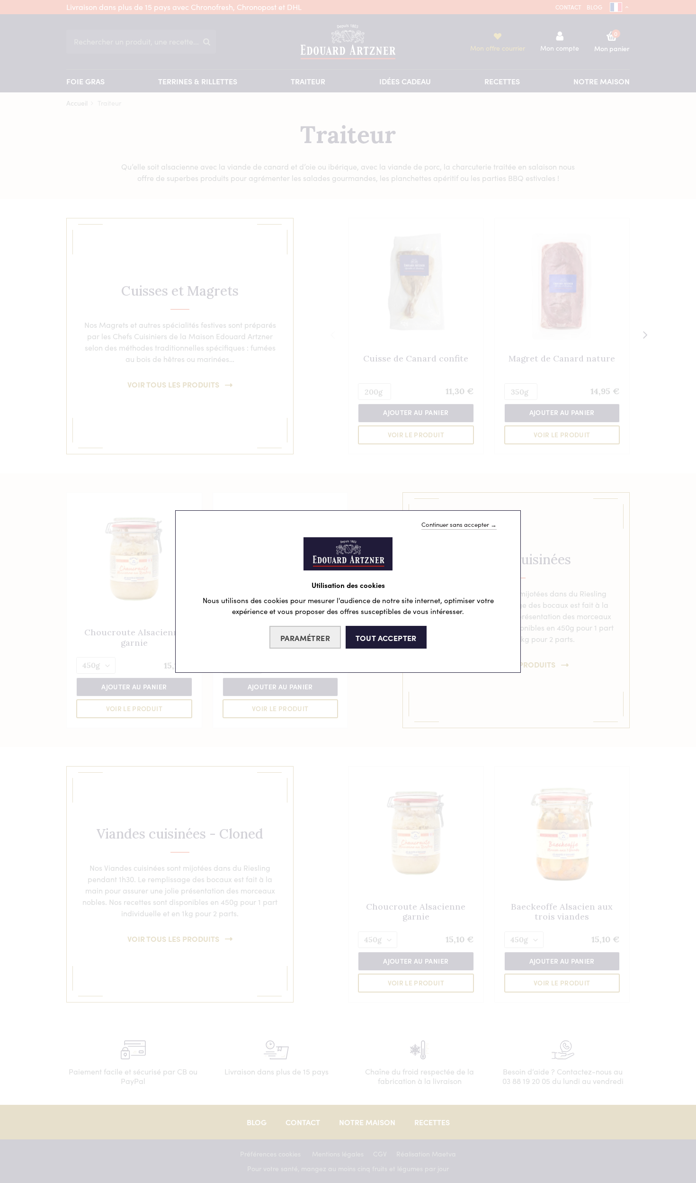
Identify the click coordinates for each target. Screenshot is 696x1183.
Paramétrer (305, 637)
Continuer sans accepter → (459, 524)
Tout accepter (386, 637)
